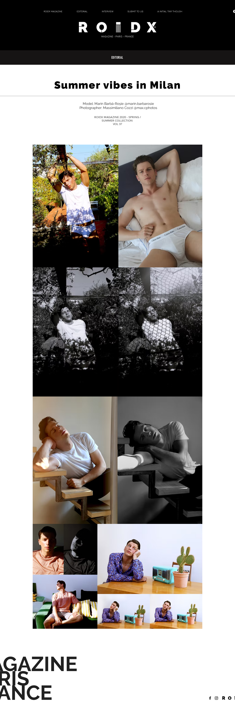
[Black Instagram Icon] (216, 698)
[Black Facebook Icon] (210, 698)
